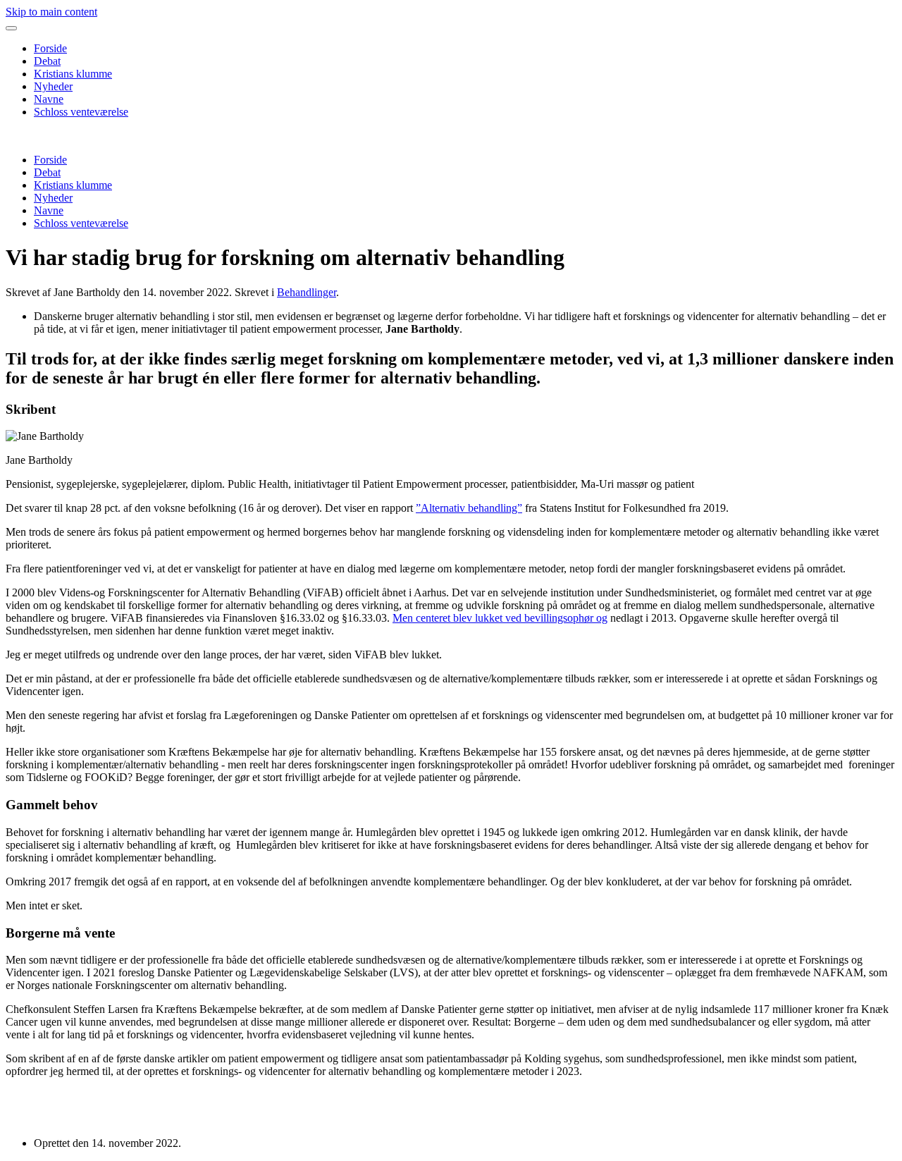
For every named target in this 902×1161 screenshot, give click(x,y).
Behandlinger (306, 292)
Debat (47, 61)
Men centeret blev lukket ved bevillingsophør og (500, 618)
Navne (48, 99)
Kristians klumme (73, 74)
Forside (50, 48)
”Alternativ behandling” (469, 508)
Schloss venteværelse (81, 112)
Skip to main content (51, 12)
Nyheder (53, 86)
